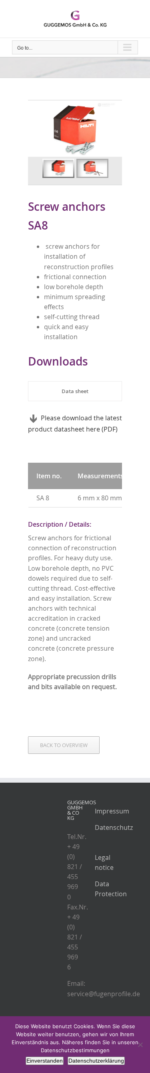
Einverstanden (44, 1060)
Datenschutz (114, 827)
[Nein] (140, 1045)
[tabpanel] (75, 423)
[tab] (75, 391)
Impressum (112, 811)
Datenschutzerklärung (96, 1060)
